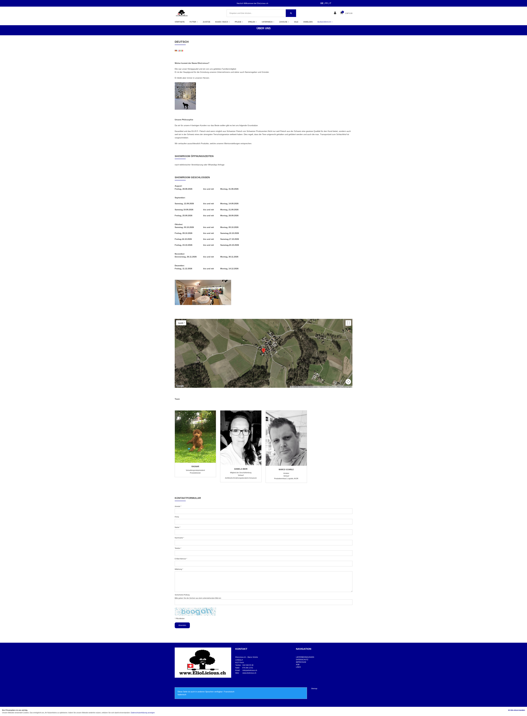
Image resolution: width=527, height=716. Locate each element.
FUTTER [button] (193, 22)
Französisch (229, 692)
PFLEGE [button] (238, 22)
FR (326, 3)
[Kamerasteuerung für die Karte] (348, 381)
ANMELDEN (308, 22)
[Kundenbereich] (335, 13)
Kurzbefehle (294, 387)
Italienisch (182, 694)
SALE (296, 22)
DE (321, 3)
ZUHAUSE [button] (283, 22)
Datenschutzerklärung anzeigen (143, 713)
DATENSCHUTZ (302, 660)
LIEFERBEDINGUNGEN (305, 657)
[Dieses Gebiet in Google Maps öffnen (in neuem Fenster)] (179, 386)
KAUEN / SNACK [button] (221, 22)
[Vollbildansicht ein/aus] (348, 323)
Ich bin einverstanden (516, 710)
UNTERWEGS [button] (267, 22)
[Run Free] (185, 96)
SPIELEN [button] (251, 22)
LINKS (298, 667)
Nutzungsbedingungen (344, 387)
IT (330, 3)
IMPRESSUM (301, 662)
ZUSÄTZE (206, 22)
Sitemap (314, 689)
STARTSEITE (180, 22)
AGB (297, 665)
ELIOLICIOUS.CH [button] (324, 22)
